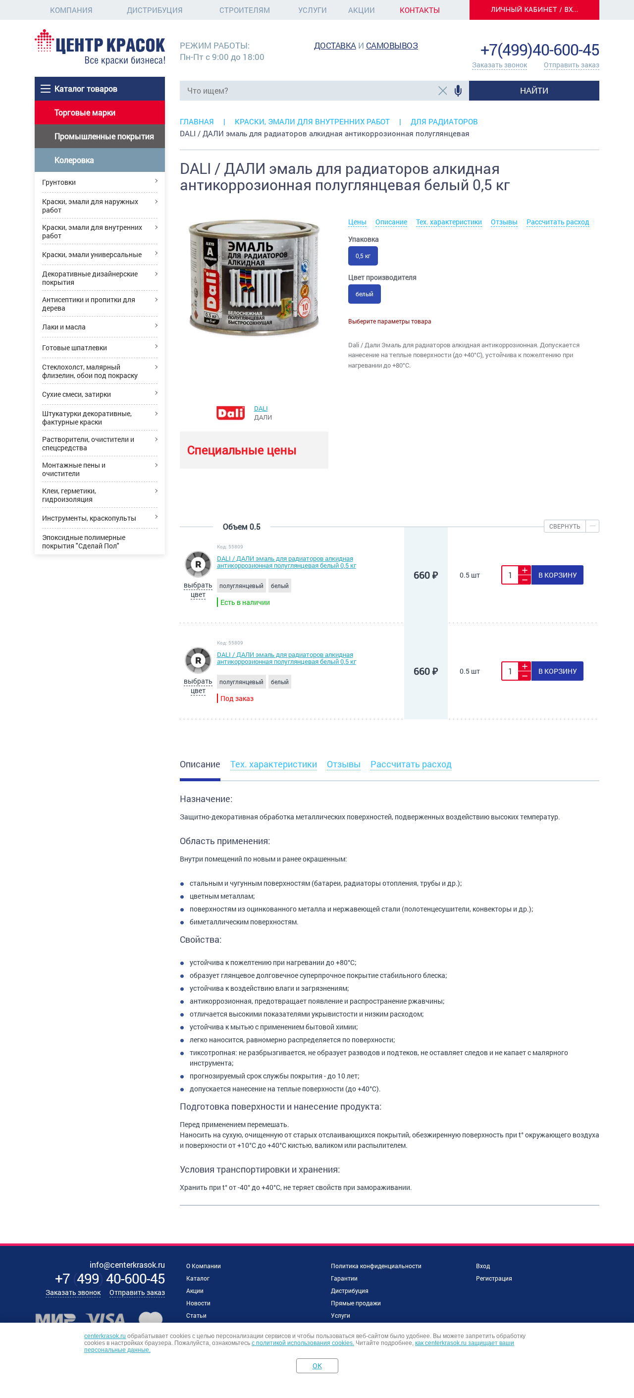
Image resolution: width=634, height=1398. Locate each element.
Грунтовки (59, 182)
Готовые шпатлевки (74, 347)
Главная (197, 121)
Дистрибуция (155, 10)
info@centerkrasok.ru (565, 34)
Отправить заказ (571, 64)
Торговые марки (84, 112)
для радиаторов (444, 121)
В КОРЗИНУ (557, 575)
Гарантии (344, 1278)
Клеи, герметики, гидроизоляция (69, 495)
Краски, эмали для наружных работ (90, 206)
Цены (357, 221)
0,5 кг (363, 256)
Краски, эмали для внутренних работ (92, 231)
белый (364, 294)
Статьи (196, 1315)
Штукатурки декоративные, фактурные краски (87, 418)
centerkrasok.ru (105, 1336)
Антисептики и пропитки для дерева (88, 304)
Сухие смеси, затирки (76, 394)
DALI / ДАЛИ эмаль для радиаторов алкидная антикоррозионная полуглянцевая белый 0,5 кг (286, 562)
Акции (361, 10)
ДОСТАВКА (335, 45)
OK (317, 1365)
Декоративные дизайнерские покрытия (90, 278)
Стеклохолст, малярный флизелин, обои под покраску (90, 371)
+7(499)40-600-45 (539, 49)
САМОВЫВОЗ (392, 45)
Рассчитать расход (558, 221)
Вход (483, 1266)
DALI (261, 408)
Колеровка (74, 160)
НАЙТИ (534, 90)
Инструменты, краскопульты (89, 518)
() (110, 1278)
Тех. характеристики (449, 221)
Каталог (198, 1278)
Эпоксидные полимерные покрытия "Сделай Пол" (83, 541)
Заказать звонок (499, 64)
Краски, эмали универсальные (92, 254)
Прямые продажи (356, 1303)
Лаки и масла (64, 326)
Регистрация (494, 1278)
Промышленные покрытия (104, 136)
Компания (71, 10)
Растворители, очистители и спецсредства (88, 443)
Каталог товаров (85, 88)
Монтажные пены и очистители (74, 469)
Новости (198, 1303)
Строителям (244, 10)
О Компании (203, 1266)
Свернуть (565, 526)
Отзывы (504, 221)
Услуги (312, 10)
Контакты (420, 10)
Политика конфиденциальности (376, 1266)
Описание (391, 221)
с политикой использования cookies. (303, 1343)
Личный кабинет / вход (537, 9)
